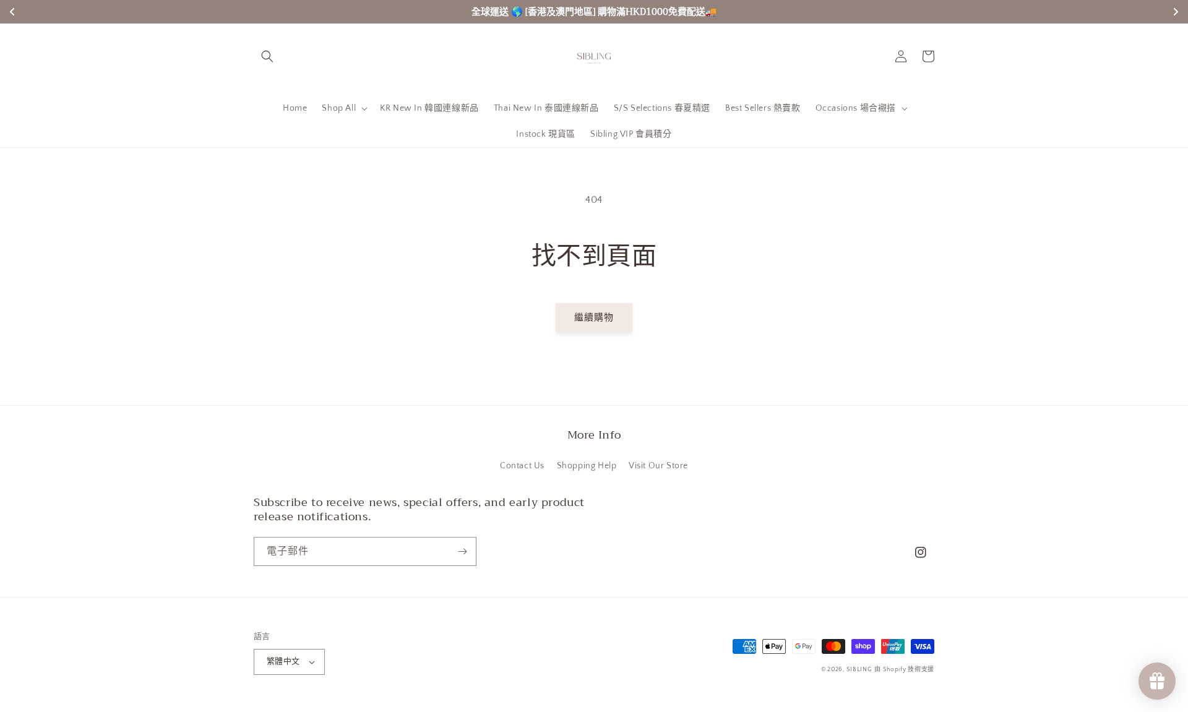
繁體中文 (283, 661)
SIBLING (859, 669)
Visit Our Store (658, 466)
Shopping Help (587, 466)
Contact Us (522, 466)
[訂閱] (462, 551)
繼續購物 (594, 317)
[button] (267, 56)
